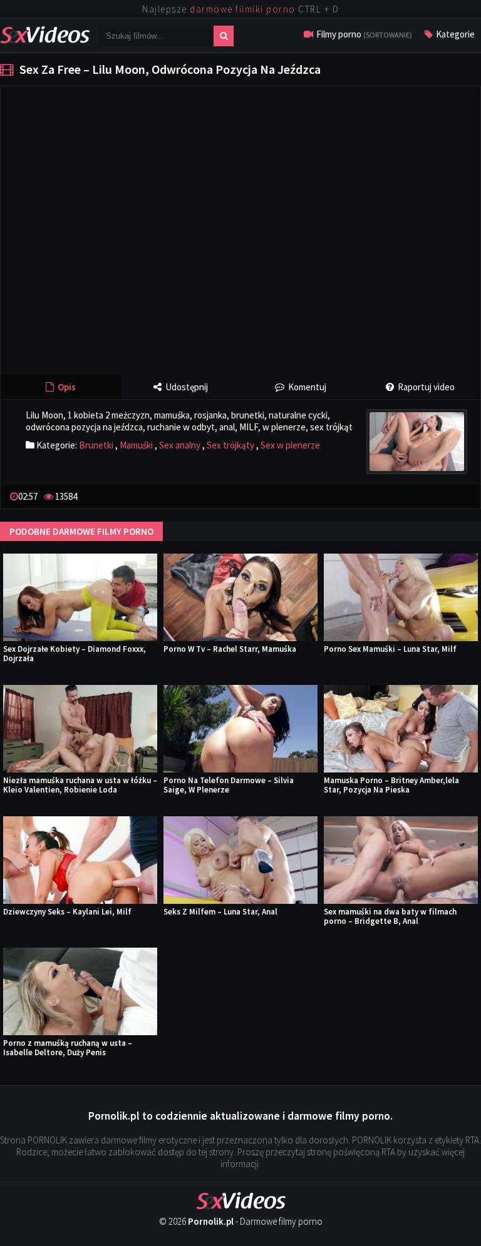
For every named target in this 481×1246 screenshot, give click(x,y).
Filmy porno (363, 34)
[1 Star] (426, 495)
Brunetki (96, 445)
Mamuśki (136, 445)
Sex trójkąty (230, 445)
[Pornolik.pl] (45, 33)
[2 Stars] (436, 495)
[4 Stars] (456, 495)
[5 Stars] (466, 495)
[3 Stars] (446, 495)
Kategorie (454, 34)
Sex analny (179, 445)
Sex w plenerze (290, 445)
